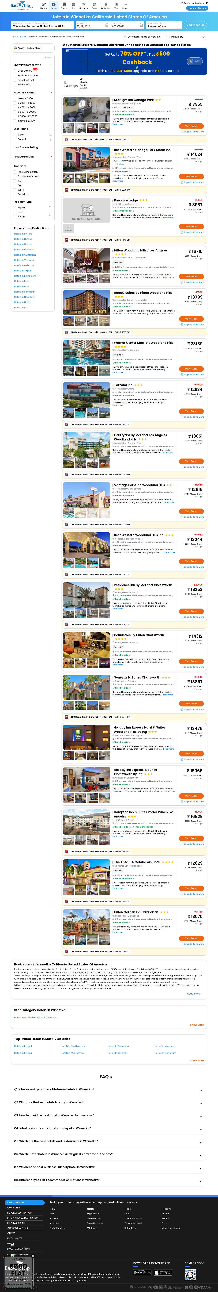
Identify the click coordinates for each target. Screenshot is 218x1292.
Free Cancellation (28, 75)
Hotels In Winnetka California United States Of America (44, 1017)
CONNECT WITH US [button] (17, 1228)
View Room (191, 126)
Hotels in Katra (22, 281)
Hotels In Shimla (23, 1053)
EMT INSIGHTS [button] (14, 1238)
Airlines (165, 1213)
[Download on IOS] (163, 1275)
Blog (164, 1223)
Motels (34, 207)
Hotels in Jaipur (22, 270)
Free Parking (25, 84)
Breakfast (23, 194)
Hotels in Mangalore (25, 276)
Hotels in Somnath (24, 291)
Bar (20, 185)
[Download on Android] (142, 1274)
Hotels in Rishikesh (24, 249)
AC (20, 180)
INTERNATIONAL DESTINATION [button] (22, 1217)
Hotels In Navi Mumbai (73, 1046)
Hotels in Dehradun (24, 265)
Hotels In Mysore (164, 1046)
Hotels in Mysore (23, 233)
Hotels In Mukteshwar (72, 1053)
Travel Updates (95, 1223)
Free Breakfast (26, 80)
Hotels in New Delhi (24, 297)
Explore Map (33, 48)
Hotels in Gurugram (25, 254)
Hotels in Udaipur (23, 244)
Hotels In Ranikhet (117, 1053)
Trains (127, 1208)
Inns (34, 212)
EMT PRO (166, 1218)
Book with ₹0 (27, 70)
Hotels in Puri (21, 307)
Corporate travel (133, 1223)
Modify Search (195, 25)
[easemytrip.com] (22, 9)
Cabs (127, 1213)
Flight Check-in (57, 1228)
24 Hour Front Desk (29, 176)
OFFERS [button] (11, 1233)
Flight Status (93, 1213)
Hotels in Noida (22, 302)
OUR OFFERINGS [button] (15, 1202)
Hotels (34, 216)
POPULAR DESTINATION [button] (19, 1212)
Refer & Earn (130, 1228)
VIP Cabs (92, 1228)
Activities (54, 1223)
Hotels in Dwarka (23, 239)
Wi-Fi (21, 189)
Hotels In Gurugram (165, 1053)
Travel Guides (94, 1218)
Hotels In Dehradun (118, 1046)
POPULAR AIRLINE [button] (16, 1223)
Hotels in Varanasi (24, 260)
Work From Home (171, 1228)
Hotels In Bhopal (23, 1046)
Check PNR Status (133, 1218)
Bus (52, 1213)
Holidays (166, 1208)
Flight (52, 1208)
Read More (194, 993)
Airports (54, 1218)
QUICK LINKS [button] (13, 1207)
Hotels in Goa (21, 286)
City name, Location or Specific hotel (30, 23)
